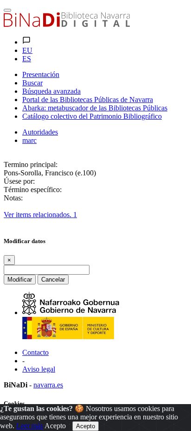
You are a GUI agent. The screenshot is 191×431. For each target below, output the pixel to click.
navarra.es (48, 385)
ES (26, 59)
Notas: (13, 198)
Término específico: (33, 189)
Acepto (55, 426)
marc (29, 140)
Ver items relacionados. (40, 215)
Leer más (29, 426)
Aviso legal (38, 369)
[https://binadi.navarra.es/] (67, 24)
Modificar (19, 279)
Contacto (35, 352)
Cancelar (53, 279)
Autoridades (40, 132)
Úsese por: (19, 181)
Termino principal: (30, 164)
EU (27, 50)
